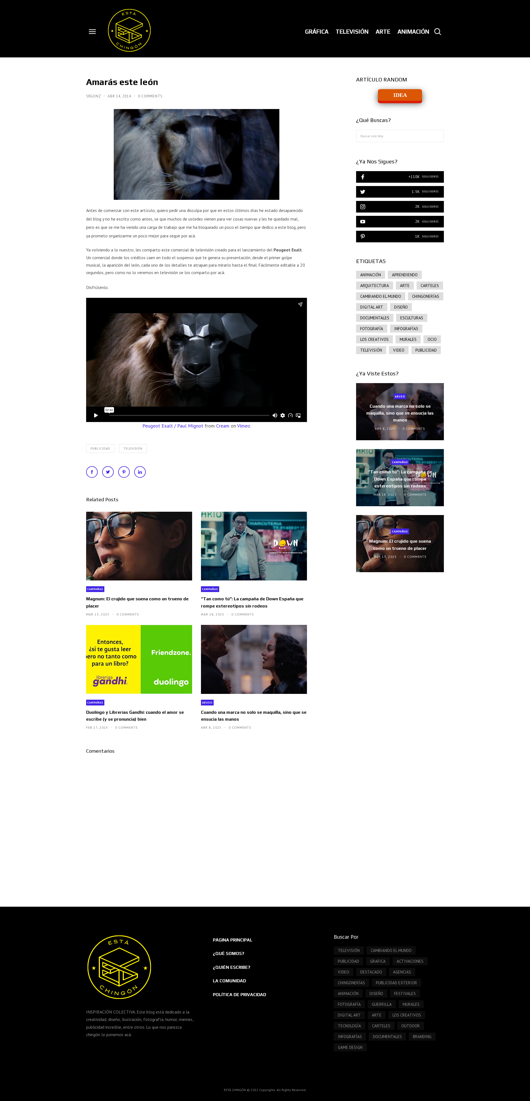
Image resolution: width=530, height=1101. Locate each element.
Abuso (207, 702)
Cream (222, 426)
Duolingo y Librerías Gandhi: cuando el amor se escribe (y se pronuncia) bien (135, 716)
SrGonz (94, 96)
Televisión (132, 448)
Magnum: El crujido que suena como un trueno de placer (137, 602)
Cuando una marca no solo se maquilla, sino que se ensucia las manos (253, 716)
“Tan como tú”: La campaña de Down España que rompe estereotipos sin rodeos (252, 602)
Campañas (95, 589)
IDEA (400, 95)
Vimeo (243, 426)
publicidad (100, 448)
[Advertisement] (400, 623)
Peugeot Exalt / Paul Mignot (172, 426)
